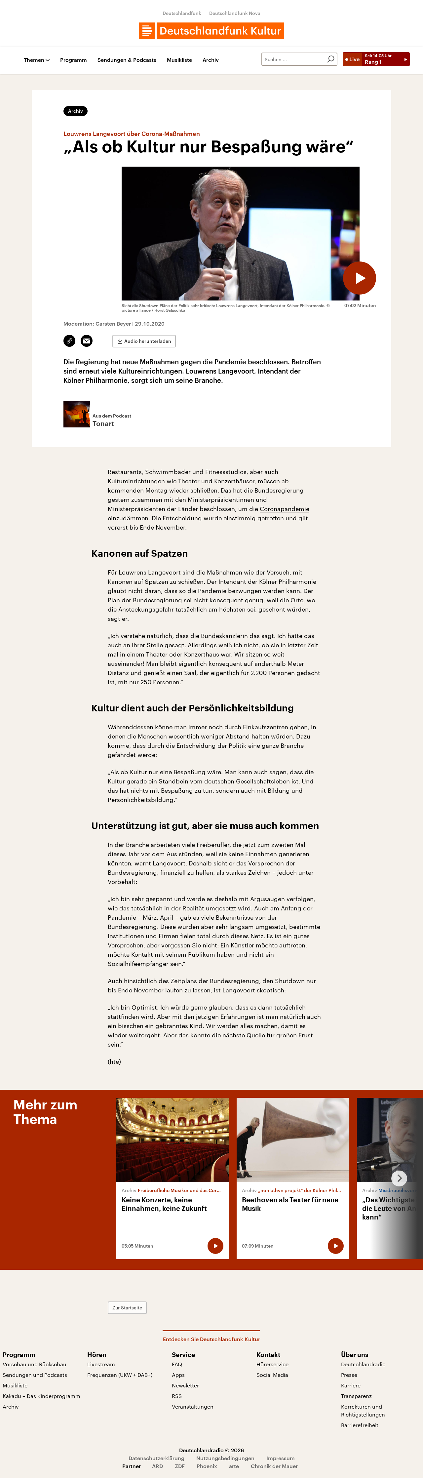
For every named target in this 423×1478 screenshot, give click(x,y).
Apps (178, 1375)
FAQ (177, 1364)
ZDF (180, 1466)
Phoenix (207, 1466)
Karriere (351, 1385)
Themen (34, 60)
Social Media (272, 1375)
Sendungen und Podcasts (35, 1375)
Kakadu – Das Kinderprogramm (41, 1396)
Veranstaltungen (192, 1406)
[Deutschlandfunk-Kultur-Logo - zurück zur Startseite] (211, 30)
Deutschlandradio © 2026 (211, 1450)
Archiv (211, 60)
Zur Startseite (127, 1307)
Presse (349, 1375)
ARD (157, 1466)
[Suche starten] (331, 59)
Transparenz (356, 1396)
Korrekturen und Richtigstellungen (363, 1410)
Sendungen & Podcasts (126, 60)
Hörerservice (272, 1364)
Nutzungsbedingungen (225, 1458)
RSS (177, 1396)
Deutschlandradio (363, 1364)
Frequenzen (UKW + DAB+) (119, 1375)
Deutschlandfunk (182, 13)
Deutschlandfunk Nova (234, 13)
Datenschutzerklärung (156, 1458)
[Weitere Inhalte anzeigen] (396, 1178)
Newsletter (185, 1385)
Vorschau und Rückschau (34, 1364)
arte (234, 1466)
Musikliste (179, 60)
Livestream (101, 1364)
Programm (73, 60)
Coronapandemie (284, 508)
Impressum (280, 1458)
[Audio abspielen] (359, 278)
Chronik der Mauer (274, 1466)
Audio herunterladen (147, 341)
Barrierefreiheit (359, 1425)
